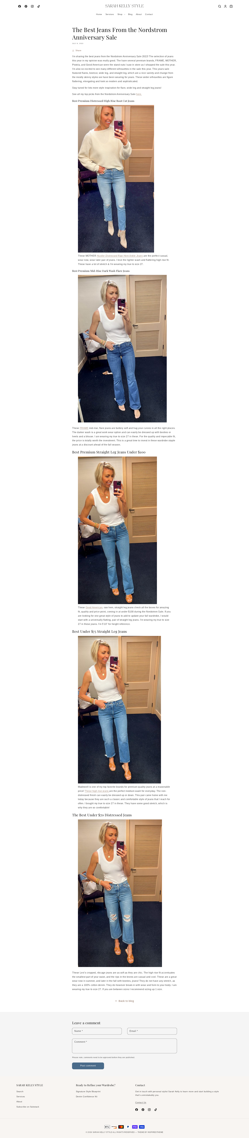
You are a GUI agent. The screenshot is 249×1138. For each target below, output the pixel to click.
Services (20, 1096)
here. (139, 94)
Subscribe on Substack (27, 1107)
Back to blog (126, 1001)
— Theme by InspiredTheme (149, 1132)
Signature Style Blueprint (88, 1091)
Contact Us (140, 1102)
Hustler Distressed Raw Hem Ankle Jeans (120, 256)
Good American (94, 607)
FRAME (84, 428)
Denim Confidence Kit (86, 1096)
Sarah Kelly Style (102, 1132)
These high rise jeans (97, 791)
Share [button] (78, 50)
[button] (121, 14)
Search (19, 1091)
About (19, 1101)
